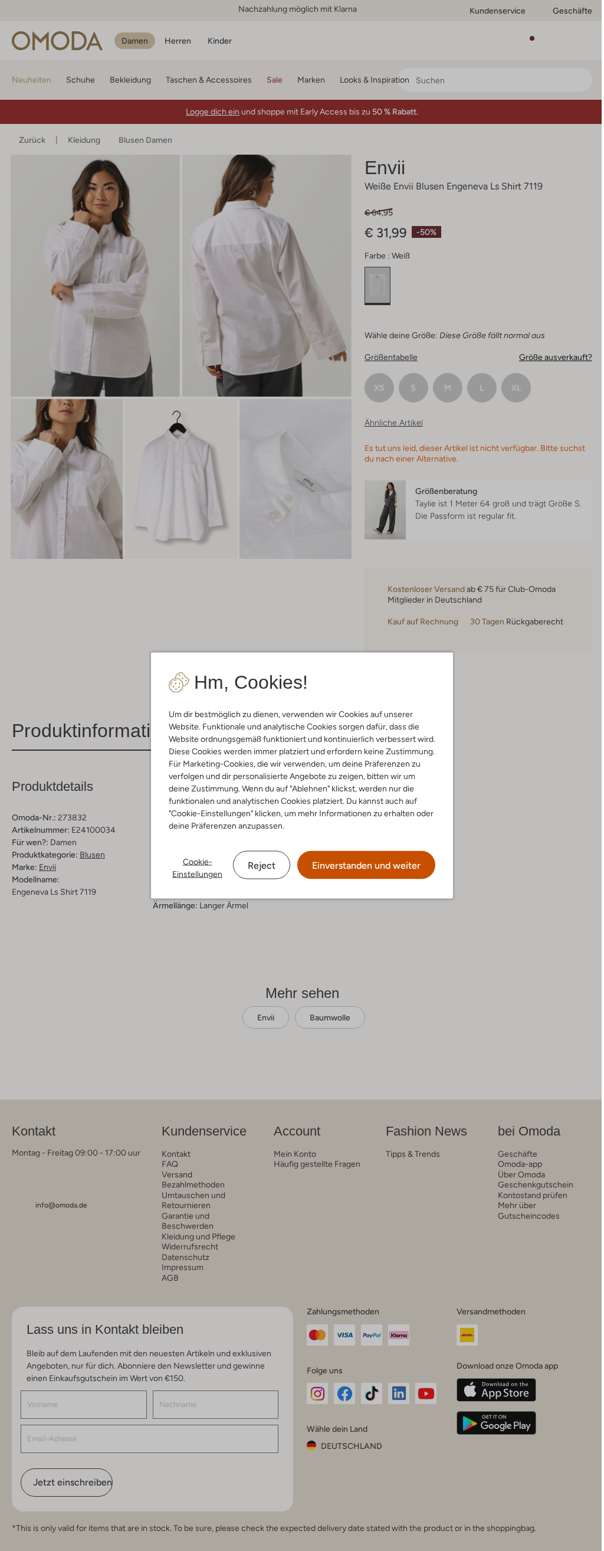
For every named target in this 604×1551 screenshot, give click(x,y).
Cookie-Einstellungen (197, 868)
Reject (261, 865)
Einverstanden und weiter (366, 865)
